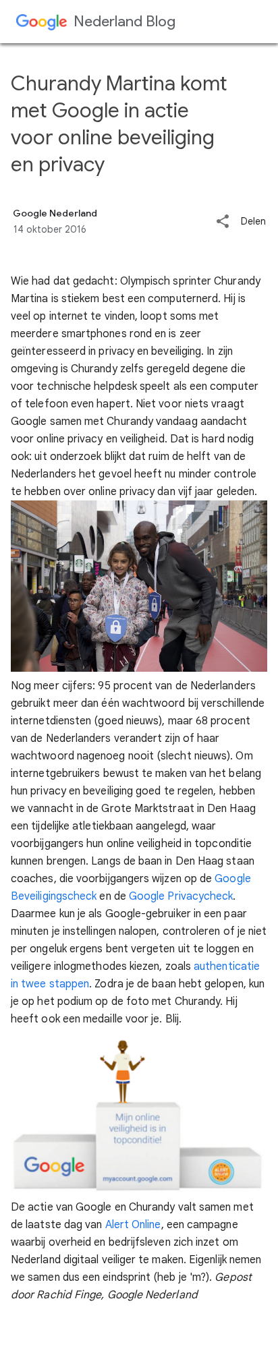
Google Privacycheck (181, 896)
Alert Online (133, 1225)
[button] (223, 222)
